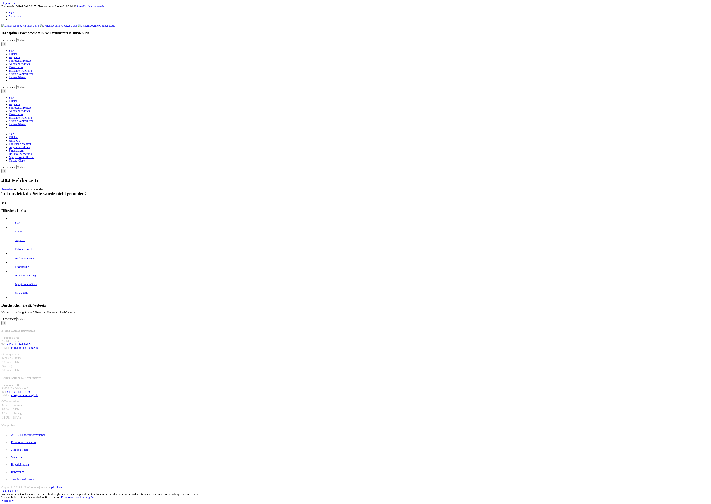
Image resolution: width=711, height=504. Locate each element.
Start (17, 222)
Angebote (20, 240)
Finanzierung (22, 267)
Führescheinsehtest (25, 249)
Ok (92, 497)
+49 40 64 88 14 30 (18, 391)
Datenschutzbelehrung (24, 442)
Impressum (17, 471)
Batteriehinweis (20, 464)
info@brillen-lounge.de (90, 6)
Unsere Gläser (22, 293)
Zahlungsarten (19, 449)
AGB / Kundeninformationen (28, 434)
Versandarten (18, 457)
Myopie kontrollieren (26, 284)
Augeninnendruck (24, 258)
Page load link (9, 490)
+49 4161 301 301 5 (19, 344)
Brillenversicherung (25, 275)
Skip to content (10, 3)
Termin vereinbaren (22, 479)
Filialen (19, 231)
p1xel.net (56, 487)
